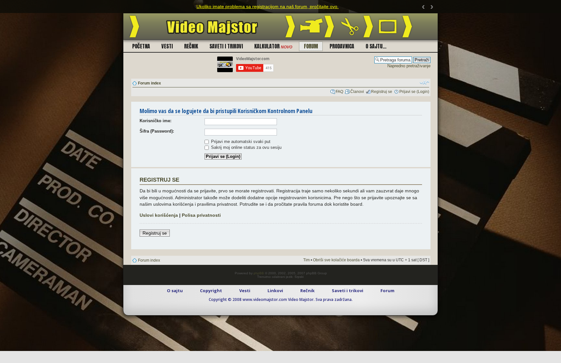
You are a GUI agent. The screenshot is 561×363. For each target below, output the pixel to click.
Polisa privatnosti (201, 215)
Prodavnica (342, 46)
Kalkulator (273, 46)
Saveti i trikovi (226, 46)
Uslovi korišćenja (159, 215)
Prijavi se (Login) (414, 91)
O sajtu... (376, 46)
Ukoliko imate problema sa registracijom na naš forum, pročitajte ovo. (267, 6)
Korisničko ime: (155, 120)
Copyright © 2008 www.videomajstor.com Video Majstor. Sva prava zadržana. (281, 299)
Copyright (211, 290)
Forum (311, 46)
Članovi (357, 91)
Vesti (167, 46)
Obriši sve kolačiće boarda (336, 260)
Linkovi (275, 290)
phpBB (259, 273)
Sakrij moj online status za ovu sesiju (245, 147)
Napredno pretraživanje (408, 65)
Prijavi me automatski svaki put (240, 141)
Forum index (149, 83)
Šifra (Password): (157, 131)
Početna (141, 46)
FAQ (339, 91)
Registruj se (381, 91)
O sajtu (175, 290)
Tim (306, 260)
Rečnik (191, 46)
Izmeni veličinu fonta (424, 82)
